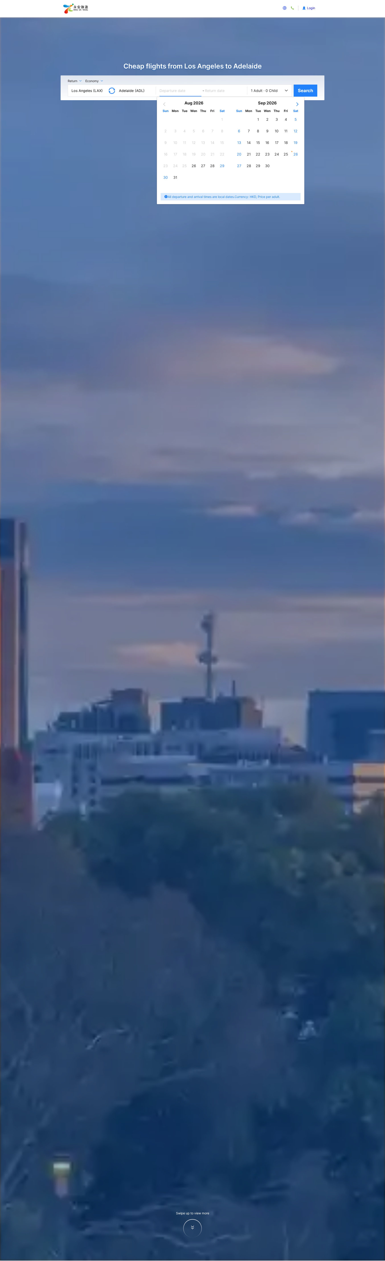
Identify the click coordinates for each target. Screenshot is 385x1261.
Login (311, 8)
